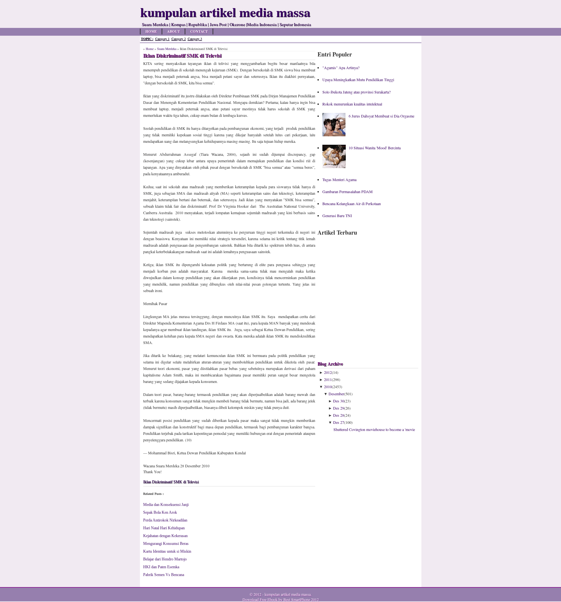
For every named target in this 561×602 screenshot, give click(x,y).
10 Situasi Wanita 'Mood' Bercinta (375, 147)
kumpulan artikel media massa (288, 594)
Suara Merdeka (166, 48)
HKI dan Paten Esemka (161, 567)
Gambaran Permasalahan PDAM (347, 191)
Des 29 (338, 408)
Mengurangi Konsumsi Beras (166, 543)
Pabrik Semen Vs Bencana (163, 574)
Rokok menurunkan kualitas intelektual (352, 103)
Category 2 (178, 38)
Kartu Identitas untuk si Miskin (167, 551)
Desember (336, 393)
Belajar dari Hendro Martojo (165, 559)
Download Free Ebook (260, 599)
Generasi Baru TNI (337, 215)
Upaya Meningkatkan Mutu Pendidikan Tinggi (358, 79)
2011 (328, 379)
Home (151, 31)
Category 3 (195, 38)
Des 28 (338, 415)
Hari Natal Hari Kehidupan (164, 528)
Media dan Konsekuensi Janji (166, 504)
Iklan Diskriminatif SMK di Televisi (171, 482)
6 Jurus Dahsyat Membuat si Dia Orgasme (381, 115)
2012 (328, 372)
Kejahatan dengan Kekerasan (165, 536)
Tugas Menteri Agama (339, 179)
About (173, 31)
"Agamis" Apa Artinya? (340, 67)
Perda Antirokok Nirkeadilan (165, 520)
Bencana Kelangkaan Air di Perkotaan (351, 203)
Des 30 (338, 400)
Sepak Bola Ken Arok (160, 512)
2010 (328, 386)
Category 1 (162, 38)
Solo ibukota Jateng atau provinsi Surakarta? (356, 91)
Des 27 (338, 422)
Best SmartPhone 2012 (301, 599)
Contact (199, 31)
